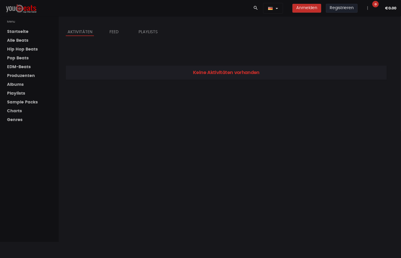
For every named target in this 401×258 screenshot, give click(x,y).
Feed (114, 32)
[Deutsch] (270, 8)
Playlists (148, 32)
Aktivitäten (80, 32)
